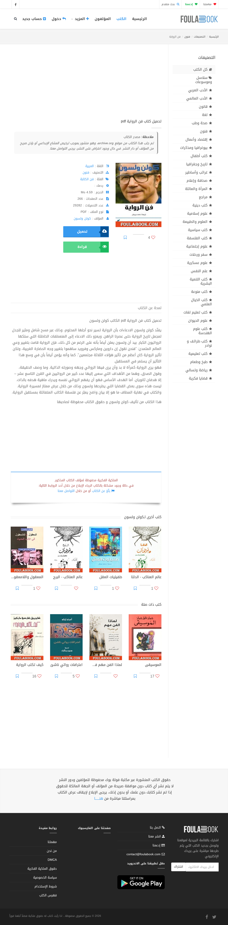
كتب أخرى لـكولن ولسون (142, 516)
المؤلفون (103, 18)
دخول (57, 18)
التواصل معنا (66, 491)
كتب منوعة (199, 291)
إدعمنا (157, 845)
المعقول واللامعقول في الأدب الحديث (27, 577)
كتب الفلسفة (197, 238)
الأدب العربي (198, 90)
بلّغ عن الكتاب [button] (101, 491)
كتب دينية (200, 205)
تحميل (82, 231)
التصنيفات (199, 36)
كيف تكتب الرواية (29, 665)
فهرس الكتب (48, 895)
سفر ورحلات (198, 254)
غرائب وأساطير (196, 172)
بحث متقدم (169, 4)
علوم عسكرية (197, 262)
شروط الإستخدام (46, 886)
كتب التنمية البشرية (201, 281)
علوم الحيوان (198, 320)
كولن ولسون (82, 219)
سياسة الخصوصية (45, 878)
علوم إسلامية (197, 213)
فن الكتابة (87, 179)
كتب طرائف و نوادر (199, 343)
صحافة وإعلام (197, 180)
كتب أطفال (199, 155)
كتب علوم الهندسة (202, 330)
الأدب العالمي (197, 98)
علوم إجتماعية (197, 246)
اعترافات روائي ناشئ (66, 665)
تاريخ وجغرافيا (197, 164)
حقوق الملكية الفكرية (42, 869)
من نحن (52, 851)
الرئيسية (139, 18)
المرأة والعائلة (196, 188)
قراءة (82, 246)
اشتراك (178, 867)
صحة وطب (200, 123)
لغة (205, 114)
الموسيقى (153, 665)
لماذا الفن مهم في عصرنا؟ (105, 665)
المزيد (80, 18)
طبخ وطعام (199, 361)
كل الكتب (200, 69)
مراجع (203, 197)
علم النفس (199, 271)
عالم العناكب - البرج (68, 577)
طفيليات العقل (110, 577)
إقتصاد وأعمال (196, 139)
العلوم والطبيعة (195, 221)
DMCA (52, 860)
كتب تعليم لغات (195, 312)
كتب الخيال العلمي (201, 302)
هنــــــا (98, 798)
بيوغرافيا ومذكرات (194, 147)
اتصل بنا (156, 828)
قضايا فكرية (198, 378)
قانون (203, 106)
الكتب (121, 18)
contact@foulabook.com (143, 854)
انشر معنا (155, 836)
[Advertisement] (86, 86)
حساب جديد (32, 18)
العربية (89, 166)
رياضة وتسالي (196, 370)
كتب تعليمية (198, 353)
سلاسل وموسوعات (203, 79)
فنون (187, 36)
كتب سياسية (198, 229)
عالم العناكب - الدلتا (146, 577)
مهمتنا (207, 4)
